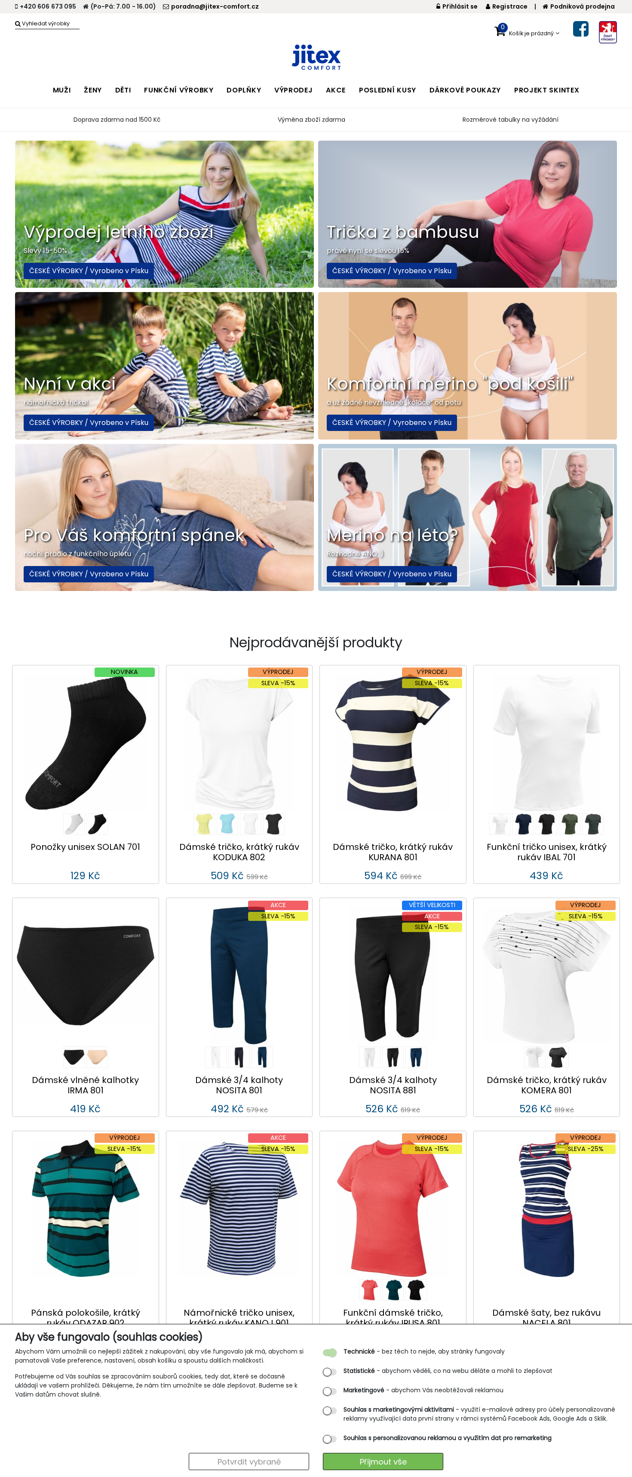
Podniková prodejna (582, 6)
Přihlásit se (460, 6)
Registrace (510, 6)
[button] (526, 33)
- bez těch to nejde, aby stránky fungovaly (424, 1351)
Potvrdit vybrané (249, 1461)
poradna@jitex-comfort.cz (215, 6)
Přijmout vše (383, 1461)
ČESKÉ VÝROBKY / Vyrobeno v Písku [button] (88, 271)
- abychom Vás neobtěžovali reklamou (423, 1390)
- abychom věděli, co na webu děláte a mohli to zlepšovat (448, 1370)
